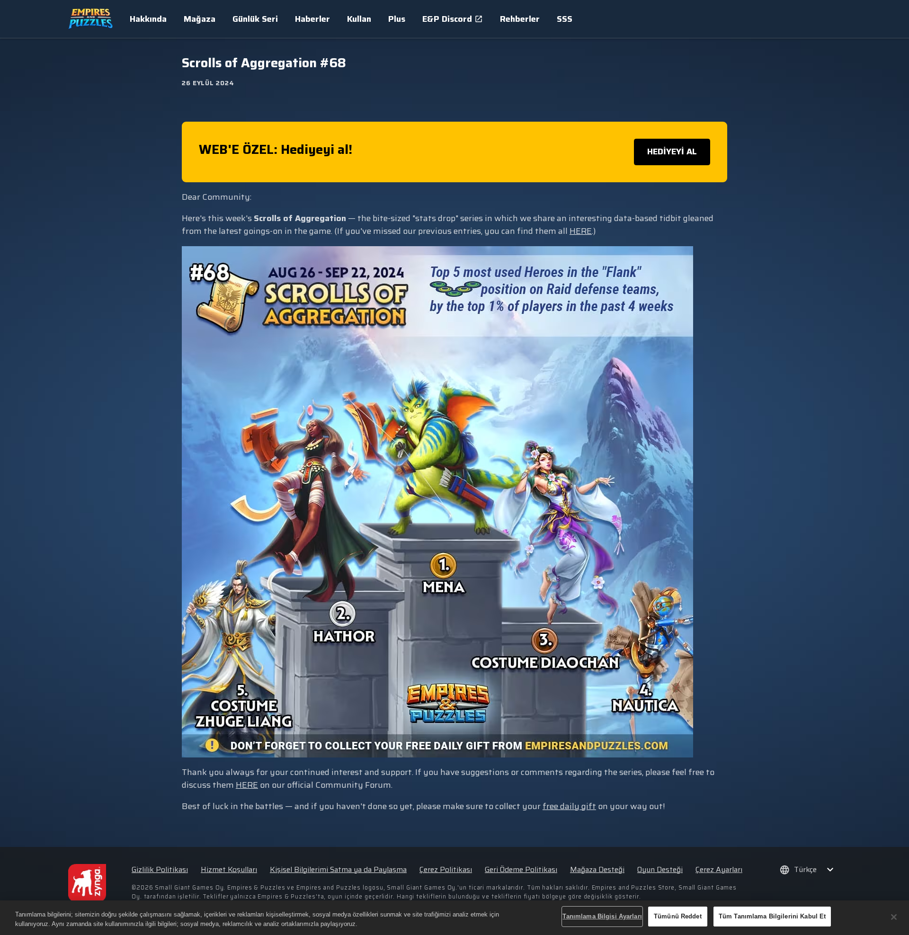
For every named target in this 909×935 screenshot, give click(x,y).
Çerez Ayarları (718, 869)
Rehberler (520, 19)
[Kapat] (893, 917)
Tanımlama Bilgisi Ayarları (602, 916)
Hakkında (148, 19)
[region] (454, 917)
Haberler (312, 19)
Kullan (359, 19)
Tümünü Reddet (678, 916)
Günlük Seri (255, 19)
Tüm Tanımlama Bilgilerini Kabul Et (772, 916)
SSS (564, 19)
